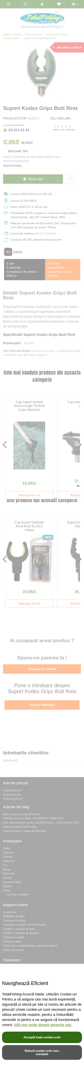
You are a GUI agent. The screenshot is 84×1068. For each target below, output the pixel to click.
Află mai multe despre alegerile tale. (43, 1025)
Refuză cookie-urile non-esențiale (42, 1052)
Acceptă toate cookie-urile (42, 1037)
